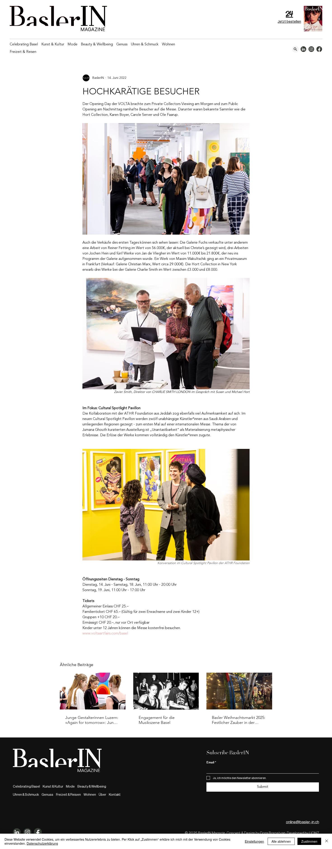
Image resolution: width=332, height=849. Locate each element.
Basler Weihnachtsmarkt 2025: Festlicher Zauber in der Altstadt (238, 720)
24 (289, 14)
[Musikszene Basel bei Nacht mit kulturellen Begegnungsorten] (166, 691)
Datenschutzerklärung (42, 843)
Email (211, 762)
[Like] (295, 49)
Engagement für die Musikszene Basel (157, 720)
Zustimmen (309, 841)
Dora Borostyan (272, 833)
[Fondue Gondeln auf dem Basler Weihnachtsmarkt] (239, 691)
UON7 (314, 833)
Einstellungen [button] (254, 841)
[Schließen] (326, 841)
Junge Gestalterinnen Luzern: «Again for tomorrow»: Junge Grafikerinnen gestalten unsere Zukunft (91, 720)
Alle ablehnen (281, 841)
